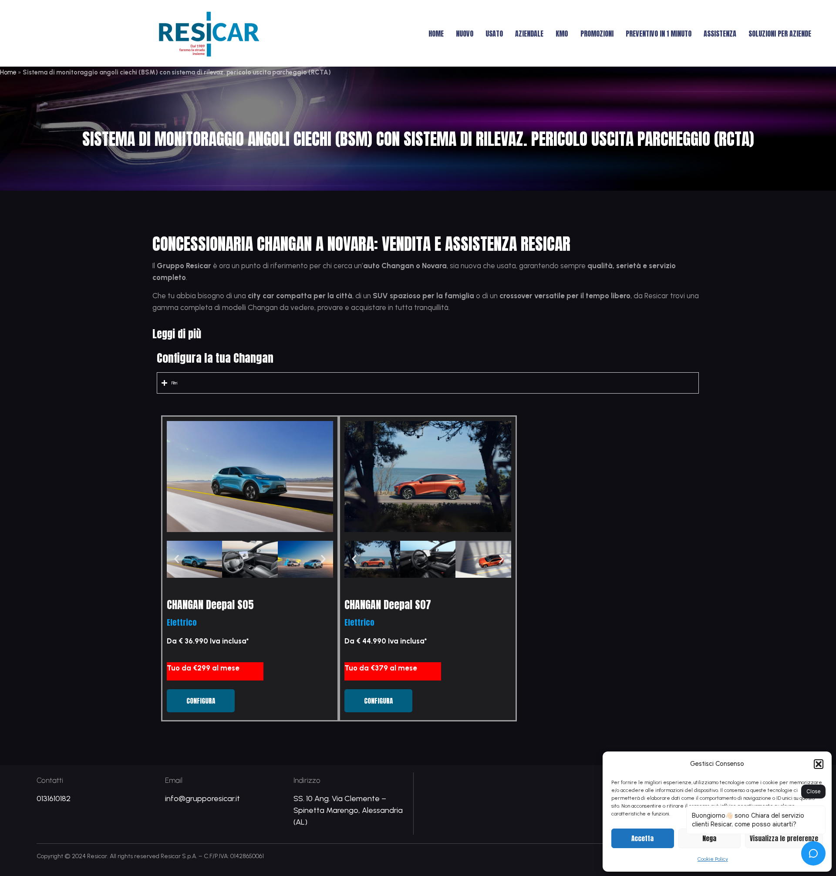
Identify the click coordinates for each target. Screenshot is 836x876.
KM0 (562, 33)
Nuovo (464, 33)
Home (436, 33)
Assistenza (720, 33)
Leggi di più (176, 334)
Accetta (642, 838)
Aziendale (529, 33)
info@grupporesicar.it (202, 798)
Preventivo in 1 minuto (658, 33)
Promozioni (597, 33)
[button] (818, 764)
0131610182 (54, 798)
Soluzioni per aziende (779, 33)
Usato (494, 33)
